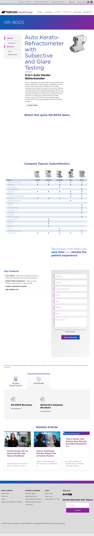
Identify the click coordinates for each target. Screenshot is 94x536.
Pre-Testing (11, 43)
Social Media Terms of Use (52, 499)
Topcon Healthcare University (33, 499)
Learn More (32, 105)
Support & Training (41, 2)
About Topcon (24, 2)
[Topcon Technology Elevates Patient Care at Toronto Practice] (47, 439)
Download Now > (16, 408)
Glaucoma (48, 12)
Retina (39, 12)
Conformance (29, 504)
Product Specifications (15, 384)
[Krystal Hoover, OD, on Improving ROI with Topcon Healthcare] (17, 439)
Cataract (57, 12)
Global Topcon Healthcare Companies (11, 502)
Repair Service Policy (31, 496)
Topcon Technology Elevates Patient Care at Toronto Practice (46, 453)
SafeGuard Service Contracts (33, 502)
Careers (3, 499)
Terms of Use (48, 496)
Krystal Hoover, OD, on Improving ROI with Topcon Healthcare (17, 453)
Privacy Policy (49, 493)
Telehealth (87, 12)
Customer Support (30, 493)
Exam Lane (77, 12)
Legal (47, 490)
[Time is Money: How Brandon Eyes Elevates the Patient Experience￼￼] (76, 433)
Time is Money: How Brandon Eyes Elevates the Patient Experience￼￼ (76, 442)
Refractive (67, 12)
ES (74, 2)
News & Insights (58, 2)
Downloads (39, 383)
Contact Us (4, 496)
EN (70, 2)
